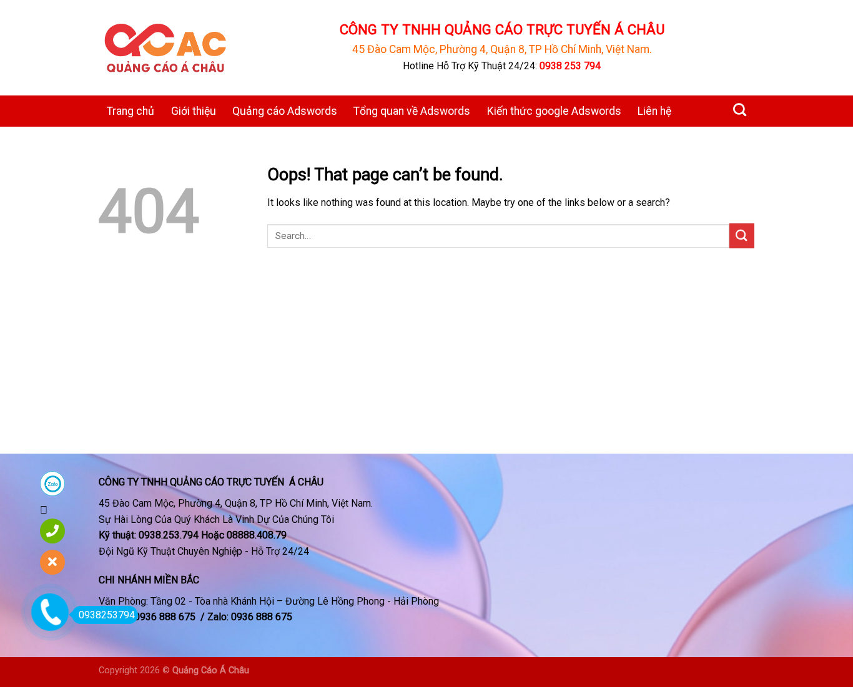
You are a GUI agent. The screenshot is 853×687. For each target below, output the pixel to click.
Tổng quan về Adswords (411, 111)
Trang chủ (130, 111)
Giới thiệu (193, 111)
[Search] (739, 109)
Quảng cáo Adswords (284, 111)
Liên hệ (654, 111)
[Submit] (741, 235)
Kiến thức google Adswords (554, 111)
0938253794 (107, 615)
